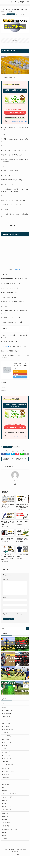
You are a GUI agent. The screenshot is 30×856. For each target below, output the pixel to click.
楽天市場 (16, 374)
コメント (5, 579)
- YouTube (4, 328)
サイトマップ (15, 851)
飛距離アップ (6, 838)
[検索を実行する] (27, 628)
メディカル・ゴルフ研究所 (15, 2)
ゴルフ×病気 (6, 739)
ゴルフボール (16, 446)
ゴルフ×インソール (7, 710)
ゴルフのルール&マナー (9, 742)
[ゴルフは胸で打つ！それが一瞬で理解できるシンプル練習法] (8, 673)
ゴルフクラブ (6, 752)
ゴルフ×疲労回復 (7, 736)
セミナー (5, 790)
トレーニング (6, 800)
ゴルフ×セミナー (7, 713)
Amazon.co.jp (17, 269)
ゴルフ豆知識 (6, 777)
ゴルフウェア (6, 748)
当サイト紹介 (6, 816)
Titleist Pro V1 (9, 335)
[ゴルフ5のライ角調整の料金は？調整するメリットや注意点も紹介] (22, 644)
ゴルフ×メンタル (7, 723)
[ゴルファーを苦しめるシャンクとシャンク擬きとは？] (8, 688)
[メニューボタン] (2, 2)
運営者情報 (17, 849)
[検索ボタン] (28, 2)
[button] (3, 454)
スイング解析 (6, 784)
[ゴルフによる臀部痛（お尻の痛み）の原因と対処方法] (22, 673)
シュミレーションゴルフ (9, 781)
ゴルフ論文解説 (7, 774)
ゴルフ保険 (5, 761)
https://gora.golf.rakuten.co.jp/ (19, 121)
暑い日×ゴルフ (6, 822)
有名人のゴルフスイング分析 (10, 829)
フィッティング (7, 803)
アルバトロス (6, 704)
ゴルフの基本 (6, 745)
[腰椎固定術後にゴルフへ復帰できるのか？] (22, 688)
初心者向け (5, 813)
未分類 (4, 832)
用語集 (4, 835)
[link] (15, 484)
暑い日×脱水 (6, 826)
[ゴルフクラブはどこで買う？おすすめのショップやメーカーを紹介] (8, 659)
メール (5, 602)
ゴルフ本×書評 (6, 768)
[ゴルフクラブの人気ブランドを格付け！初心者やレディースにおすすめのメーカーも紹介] (22, 659)
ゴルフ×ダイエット (7, 716)
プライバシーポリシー (9, 849)
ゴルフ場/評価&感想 (8, 765)
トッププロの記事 (7, 797)
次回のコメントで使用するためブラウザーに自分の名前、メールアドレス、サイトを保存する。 (15, 614)
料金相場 (5, 819)
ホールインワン (7, 806)
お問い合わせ (23, 849)
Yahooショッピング (19, 376)
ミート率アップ (7, 809)
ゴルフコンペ (6, 755)
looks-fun (15, 480)
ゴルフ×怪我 (6, 732)
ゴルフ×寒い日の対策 (8, 729)
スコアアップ (6, 787)
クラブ (4, 707)
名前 (4, 597)
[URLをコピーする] (26, 454)
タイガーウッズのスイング (9, 793)
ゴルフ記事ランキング (8, 771)
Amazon (16, 371)
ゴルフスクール (7, 758)
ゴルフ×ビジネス (7, 720)
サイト (4, 608)
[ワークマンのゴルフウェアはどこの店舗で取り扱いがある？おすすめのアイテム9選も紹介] (8, 644)
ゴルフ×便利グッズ (11, 14)
